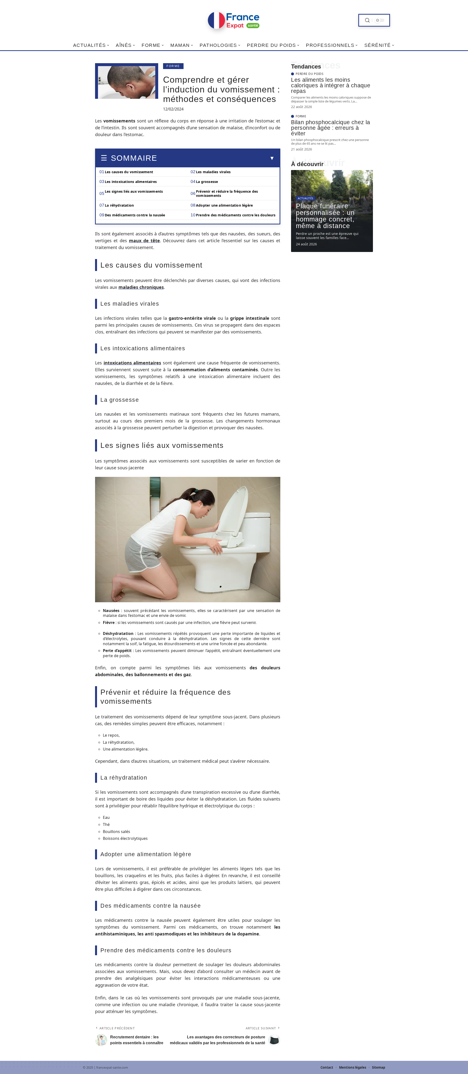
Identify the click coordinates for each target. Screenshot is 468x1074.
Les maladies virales (213, 172)
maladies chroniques (141, 287)
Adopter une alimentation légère (224, 205)
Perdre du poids (310, 73)
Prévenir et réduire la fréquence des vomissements (227, 193)
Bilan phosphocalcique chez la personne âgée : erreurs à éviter (330, 128)
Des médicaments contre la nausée (135, 215)
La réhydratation (119, 205)
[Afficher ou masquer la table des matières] (216, 158)
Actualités (305, 198)
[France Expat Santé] (234, 20)
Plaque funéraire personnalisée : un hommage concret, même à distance (325, 216)
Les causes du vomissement (129, 172)
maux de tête (144, 240)
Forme (173, 66)
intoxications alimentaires (132, 363)
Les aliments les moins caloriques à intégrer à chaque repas (330, 85)
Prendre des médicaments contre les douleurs (236, 215)
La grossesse (207, 181)
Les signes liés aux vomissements (134, 191)
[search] (367, 20)
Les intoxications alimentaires (131, 181)
